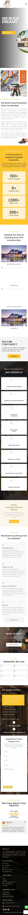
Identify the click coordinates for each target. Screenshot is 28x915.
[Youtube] (8, 910)
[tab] (13, 693)
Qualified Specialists (9, 714)
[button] (14, 356)
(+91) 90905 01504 (14, 726)
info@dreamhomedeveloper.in (14, 732)
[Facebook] (4, 910)
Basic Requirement (7, 883)
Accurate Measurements (10, 693)
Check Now (14, 521)
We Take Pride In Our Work (11, 712)
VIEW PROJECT (8, 32)
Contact (5, 880)
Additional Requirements (9, 882)
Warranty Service (8, 706)
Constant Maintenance (10, 709)
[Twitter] (6, 910)
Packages (5, 885)
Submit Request (7, 787)
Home (4, 878)
